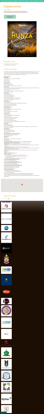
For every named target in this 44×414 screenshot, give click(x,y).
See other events (10, 17)
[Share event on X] (6, 198)
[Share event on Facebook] (4, 198)
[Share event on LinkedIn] (8, 198)
